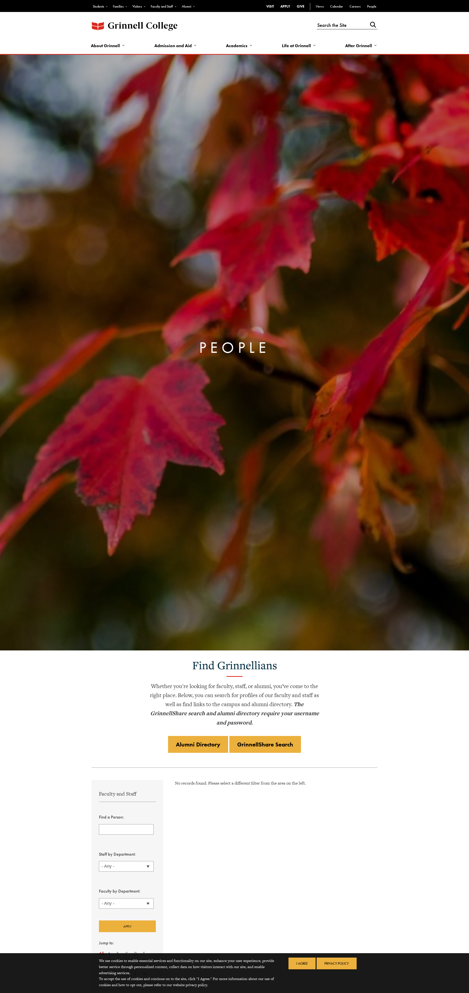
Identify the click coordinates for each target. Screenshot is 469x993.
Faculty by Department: (119, 891)
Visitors (137, 6)
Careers (355, 6)
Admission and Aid (173, 45)
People (371, 6)
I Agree (302, 963)
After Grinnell (358, 45)
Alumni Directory (198, 744)
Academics (236, 45)
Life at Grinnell (296, 45)
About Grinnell (105, 45)
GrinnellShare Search (265, 744)
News (320, 6)
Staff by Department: (117, 854)
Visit (270, 6)
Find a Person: (111, 817)
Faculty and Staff (162, 6)
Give (300, 6)
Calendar (336, 6)
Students (98, 6)
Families (118, 6)
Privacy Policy (336, 963)
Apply (285, 6)
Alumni (186, 6)
